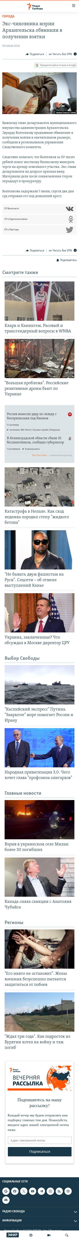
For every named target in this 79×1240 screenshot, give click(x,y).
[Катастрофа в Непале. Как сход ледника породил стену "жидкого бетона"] (39, 487)
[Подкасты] (68, 1191)
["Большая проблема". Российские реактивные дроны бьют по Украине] (39, 358)
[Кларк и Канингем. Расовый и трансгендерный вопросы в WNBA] (39, 301)
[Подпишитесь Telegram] (41, 1191)
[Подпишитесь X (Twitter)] (23, 1191)
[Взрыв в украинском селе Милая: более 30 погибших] (39, 819)
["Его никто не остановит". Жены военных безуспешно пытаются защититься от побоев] (39, 949)
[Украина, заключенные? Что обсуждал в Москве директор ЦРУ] (39, 612)
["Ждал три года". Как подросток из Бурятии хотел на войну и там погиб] (39, 1012)
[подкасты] (31, 1235)
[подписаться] (6, 1200)
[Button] (35, 54)
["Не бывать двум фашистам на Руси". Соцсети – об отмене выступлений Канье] (39, 549)
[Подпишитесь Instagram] (50, 1191)
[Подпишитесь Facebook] (14, 1191)
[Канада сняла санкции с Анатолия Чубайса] (39, 877)
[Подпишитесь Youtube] (32, 1191)
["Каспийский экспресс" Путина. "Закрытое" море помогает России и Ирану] (39, 684)
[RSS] (59, 1191)
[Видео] (49, 1235)
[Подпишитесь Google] (6, 1191)
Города (8, 16)
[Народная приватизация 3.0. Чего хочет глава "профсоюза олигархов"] (39, 747)
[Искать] (66, 1235)
